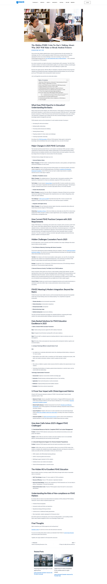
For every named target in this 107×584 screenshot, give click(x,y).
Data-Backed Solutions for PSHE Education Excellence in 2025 (52, 89)
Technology (35, 2)
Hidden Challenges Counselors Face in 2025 (48, 86)
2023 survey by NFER (44, 198)
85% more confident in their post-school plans (47, 412)
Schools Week (49, 183)
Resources (54, 2)
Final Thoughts (43, 99)
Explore (67, 2)
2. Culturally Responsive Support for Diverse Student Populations (54, 95)
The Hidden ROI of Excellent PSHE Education (48, 96)
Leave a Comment (37, 572)
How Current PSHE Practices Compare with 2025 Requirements (52, 85)
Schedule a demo (35, 529)
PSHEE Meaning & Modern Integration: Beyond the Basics (51, 88)
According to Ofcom (41, 211)
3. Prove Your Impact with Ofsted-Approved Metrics (50, 91)
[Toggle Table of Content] (66, 80)
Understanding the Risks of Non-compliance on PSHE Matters (53, 98)
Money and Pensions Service (50, 416)
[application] (38, 2)
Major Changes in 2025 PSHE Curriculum (48, 83)
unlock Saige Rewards (69, 532)
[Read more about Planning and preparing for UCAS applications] (43, 560)
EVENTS (48, 2)
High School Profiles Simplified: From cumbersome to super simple (63, 570)
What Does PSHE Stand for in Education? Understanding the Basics (53, 82)
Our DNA (61, 2)
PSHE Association (43, 139)
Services (42, 2)
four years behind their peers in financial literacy (56, 58)
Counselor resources (46, 572)
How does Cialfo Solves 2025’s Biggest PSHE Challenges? (51, 92)
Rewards (72, 2)
